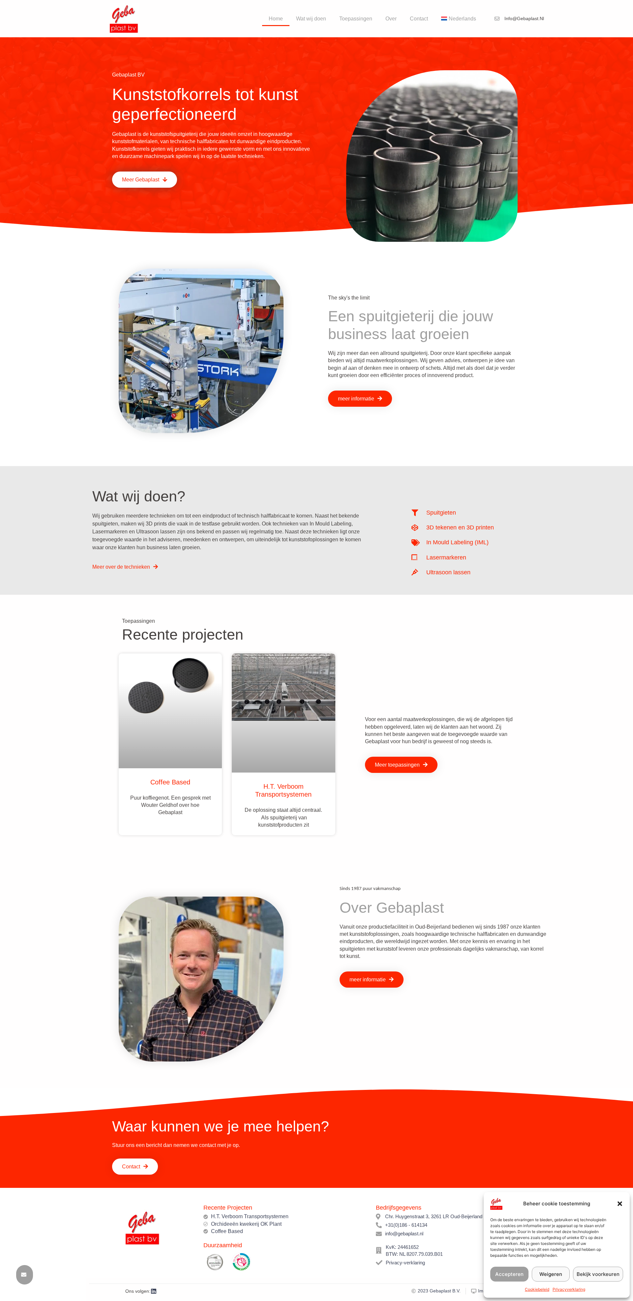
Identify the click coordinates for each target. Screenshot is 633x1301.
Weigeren (550, 1274)
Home (276, 18)
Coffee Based (170, 782)
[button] (620, 1203)
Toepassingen (355, 18)
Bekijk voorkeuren (598, 1274)
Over (391, 18)
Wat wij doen (311, 18)
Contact (419, 18)
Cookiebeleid (537, 1289)
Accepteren (509, 1274)
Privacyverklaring (569, 1289)
